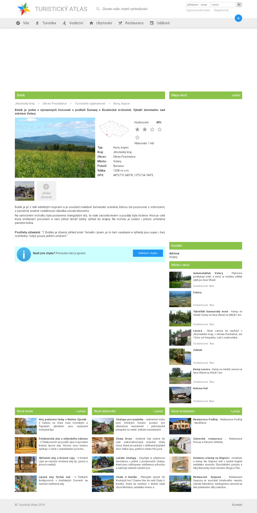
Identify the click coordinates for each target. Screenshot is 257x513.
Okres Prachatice (55, 103)
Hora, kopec (121, 147)
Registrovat (221, 10)
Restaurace (131, 23)
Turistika (45, 23)
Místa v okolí (180, 265)
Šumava (118, 166)
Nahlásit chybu (148, 253)
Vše (22, 23)
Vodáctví (72, 23)
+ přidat (81, 411)
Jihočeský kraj (25, 103)
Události (160, 23)
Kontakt (237, 504)
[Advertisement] (128, 60)
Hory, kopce (121, 103)
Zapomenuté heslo (198, 10)
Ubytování (100, 23)
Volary (117, 161)
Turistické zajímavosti (90, 103)
